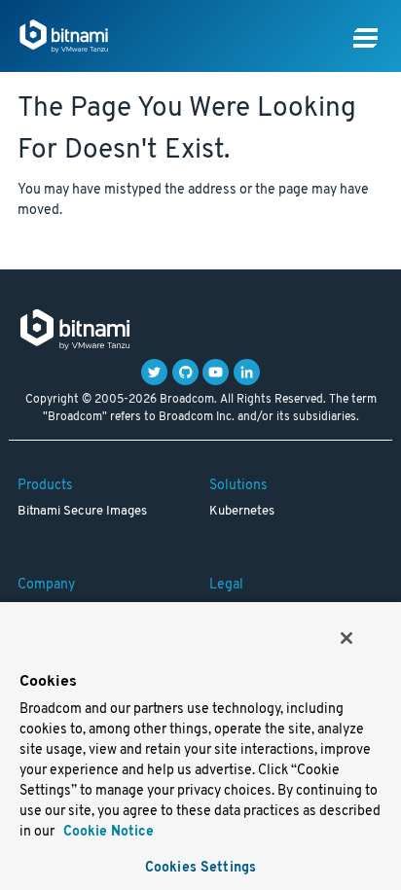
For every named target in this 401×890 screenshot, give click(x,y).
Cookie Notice (106, 832)
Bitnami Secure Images (82, 511)
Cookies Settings (200, 868)
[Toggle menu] (365, 38)
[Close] (346, 638)
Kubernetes (241, 511)
